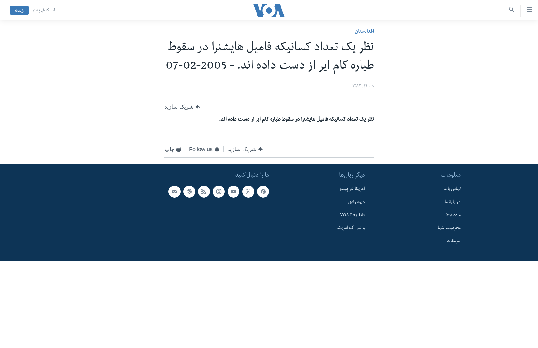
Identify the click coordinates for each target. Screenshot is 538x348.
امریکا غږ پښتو (43, 10)
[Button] (182, 107)
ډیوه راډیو (356, 202)
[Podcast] (189, 192)
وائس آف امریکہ (351, 228)
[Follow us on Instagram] (218, 192)
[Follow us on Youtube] (233, 192)
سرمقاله (454, 241)
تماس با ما (452, 189)
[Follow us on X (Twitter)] (248, 192)
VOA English (352, 215)
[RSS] (204, 192)
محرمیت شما (449, 228)
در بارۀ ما (453, 202)
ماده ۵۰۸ (453, 215)
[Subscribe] (174, 192)
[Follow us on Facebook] (263, 192)
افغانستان (364, 32)
